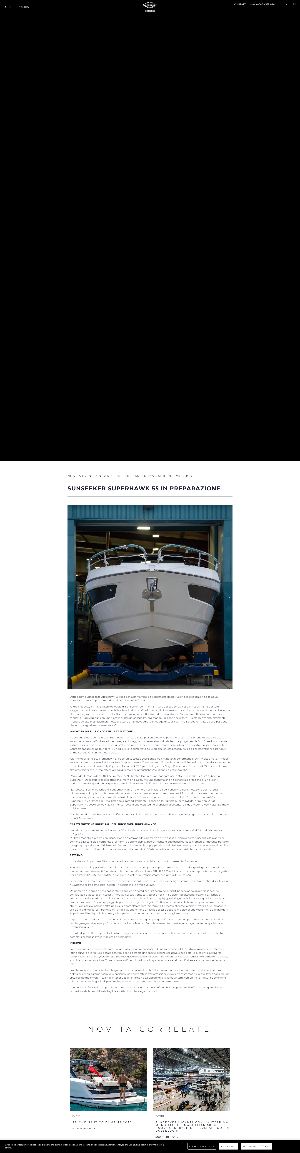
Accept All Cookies (256, 1146)
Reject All (228, 1146)
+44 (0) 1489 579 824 (262, 4)
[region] (150, 1146)
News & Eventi (81, 476)
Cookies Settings (201, 1146)
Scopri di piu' (82, 1128)
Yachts (24, 6)
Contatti (240, 4)
